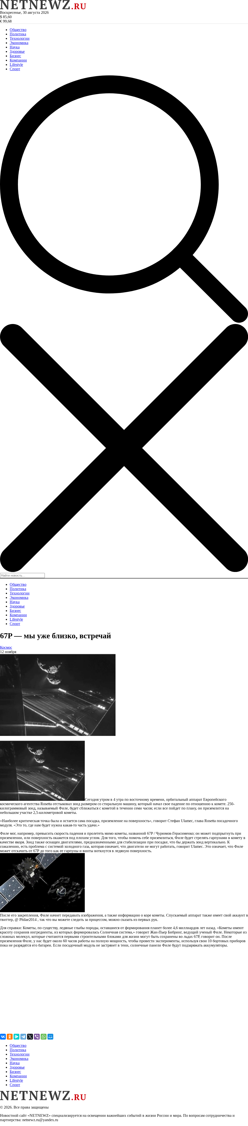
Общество (18, 30)
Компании (18, 60)
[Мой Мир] (50, 1037)
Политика (18, 34)
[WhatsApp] (43, 1037)
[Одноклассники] (10, 1037)
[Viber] (37, 1037)
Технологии (20, 38)
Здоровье (17, 51)
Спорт (15, 69)
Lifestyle (16, 64)
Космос (6, 647)
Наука (15, 47)
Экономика (19, 43)
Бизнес (15, 56)
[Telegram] (23, 1037)
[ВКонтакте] (3, 1037)
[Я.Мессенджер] (16, 1037)
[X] (30, 1037)
